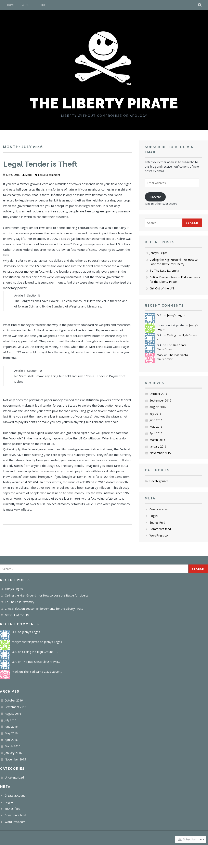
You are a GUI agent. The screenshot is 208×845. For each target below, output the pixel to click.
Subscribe (155, 197)
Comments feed (160, 529)
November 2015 (160, 453)
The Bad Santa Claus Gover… (171, 347)
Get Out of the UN (162, 288)
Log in (154, 516)
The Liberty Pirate (104, 103)
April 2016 (156, 433)
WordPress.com (160, 535)
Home (10, 5)
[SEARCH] (200, 5)
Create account (160, 509)
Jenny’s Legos (159, 253)
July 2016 (155, 414)
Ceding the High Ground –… (40, 652)
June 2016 (156, 420)
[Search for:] (163, 223)
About (26, 5)
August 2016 (158, 407)
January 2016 (158, 446)
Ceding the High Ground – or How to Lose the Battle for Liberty (46, 595)
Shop (43, 5)
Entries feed (157, 522)
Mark (28, 175)
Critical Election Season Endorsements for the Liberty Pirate (44, 608)
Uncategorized (159, 481)
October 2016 (159, 394)
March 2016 (157, 440)
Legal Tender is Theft (40, 164)
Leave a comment (49, 175)
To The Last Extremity (164, 270)
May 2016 (156, 426)
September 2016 (160, 400)
